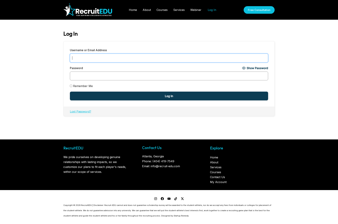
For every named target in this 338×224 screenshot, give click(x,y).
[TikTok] (175, 198)
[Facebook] (162, 198)
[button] (259, 10)
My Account (218, 182)
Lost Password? (80, 111)
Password (76, 68)
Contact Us (217, 177)
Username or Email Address (88, 50)
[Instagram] (155, 198)
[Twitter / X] (182, 198)
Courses (215, 172)
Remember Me (82, 86)
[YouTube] (169, 198)
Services (215, 167)
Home (214, 157)
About (214, 162)
